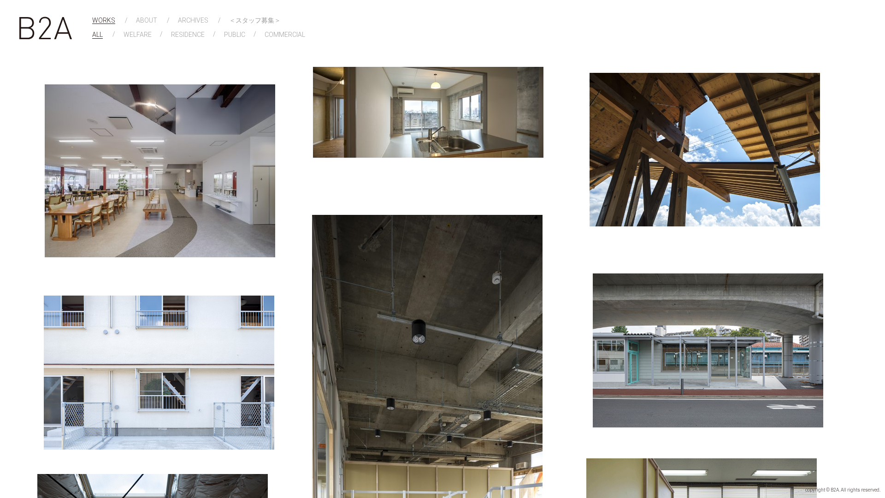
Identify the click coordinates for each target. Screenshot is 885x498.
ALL (97, 34)
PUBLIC (234, 34)
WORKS (103, 21)
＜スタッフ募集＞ (255, 21)
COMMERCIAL (285, 34)
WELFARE (138, 34)
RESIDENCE (188, 34)
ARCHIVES (193, 21)
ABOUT (146, 21)
